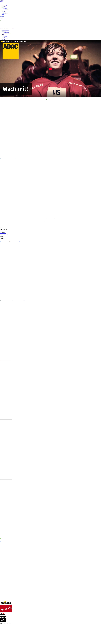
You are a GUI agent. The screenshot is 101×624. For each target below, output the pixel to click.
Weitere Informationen (3, 233)
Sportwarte (3, 14)
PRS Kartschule (5, 8)
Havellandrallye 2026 (4, 5)
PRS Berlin (1, 1)
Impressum (3, 38)
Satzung (4, 37)
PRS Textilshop (3, 6)
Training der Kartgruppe (6, 32)
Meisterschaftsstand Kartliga (6, 33)
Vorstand (4, 11)
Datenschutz (3, 39)
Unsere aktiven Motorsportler (5, 30)
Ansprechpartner (5, 12)
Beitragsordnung (5, 13)
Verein (2, 10)
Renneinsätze (6, 9)
